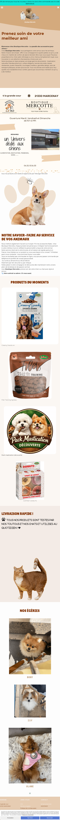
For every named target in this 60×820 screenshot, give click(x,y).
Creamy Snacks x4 (8, 345)
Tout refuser (30, 817)
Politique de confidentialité (28, 814)
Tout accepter (50, 817)
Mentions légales (25, 806)
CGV (21, 804)
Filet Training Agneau (9, 400)
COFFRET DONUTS (30, 501)
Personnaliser (10, 817)
